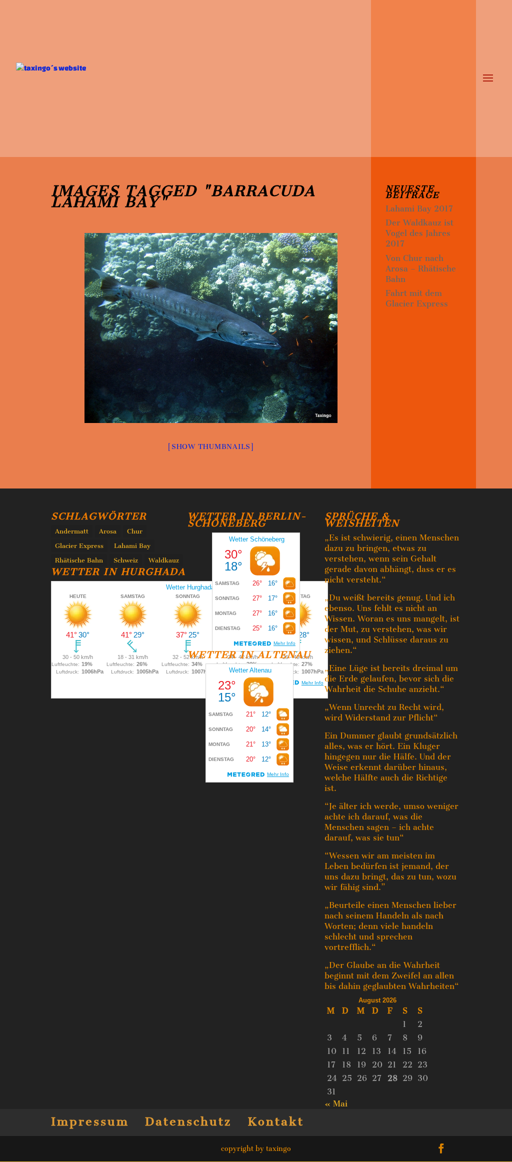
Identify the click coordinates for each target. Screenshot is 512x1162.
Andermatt (71, 531)
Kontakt (276, 1121)
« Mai (336, 1103)
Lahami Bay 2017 (419, 209)
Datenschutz (188, 1121)
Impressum (90, 1121)
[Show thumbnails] (211, 446)
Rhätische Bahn (79, 560)
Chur (134, 531)
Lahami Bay (132, 546)
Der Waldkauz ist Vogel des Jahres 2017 (420, 233)
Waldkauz (163, 560)
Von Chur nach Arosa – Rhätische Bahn (421, 269)
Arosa (107, 531)
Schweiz (126, 560)
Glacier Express (79, 546)
